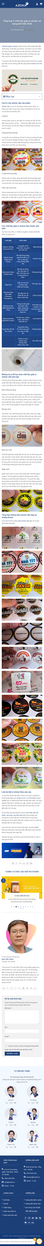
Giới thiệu (6, 1200)
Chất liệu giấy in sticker (10, 46)
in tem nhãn (32, 798)
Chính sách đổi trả (9, 1211)
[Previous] (2, 893)
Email (7, 1036)
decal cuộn (40, 318)
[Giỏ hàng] (41, 4)
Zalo (11, 1103)
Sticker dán (6, 106)
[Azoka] (22, 4)
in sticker (32, 63)
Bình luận (8, 1008)
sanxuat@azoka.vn (33, 1177)
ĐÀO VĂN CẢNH (7, 959)
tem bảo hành (18, 815)
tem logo (9, 815)
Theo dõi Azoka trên (17, 30)
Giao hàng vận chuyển (32, 1207)
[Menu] (3, 4)
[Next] (41, 893)
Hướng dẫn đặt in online (33, 1200)
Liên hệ (5, 1204)
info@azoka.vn (9, 1182)
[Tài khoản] (37, 4)
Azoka (19, 798)
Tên (6, 1027)
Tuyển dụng (7, 1207)
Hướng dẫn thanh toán (33, 1204)
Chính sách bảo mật (10, 1215)
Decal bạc (8, 342)
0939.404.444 (32, 1173)
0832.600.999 (9, 1178)
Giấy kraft (8, 285)
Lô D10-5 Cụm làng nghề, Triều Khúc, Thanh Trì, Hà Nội (10, 1172)
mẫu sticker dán (23, 521)
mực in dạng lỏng (23, 274)
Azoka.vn (22, 1238)
